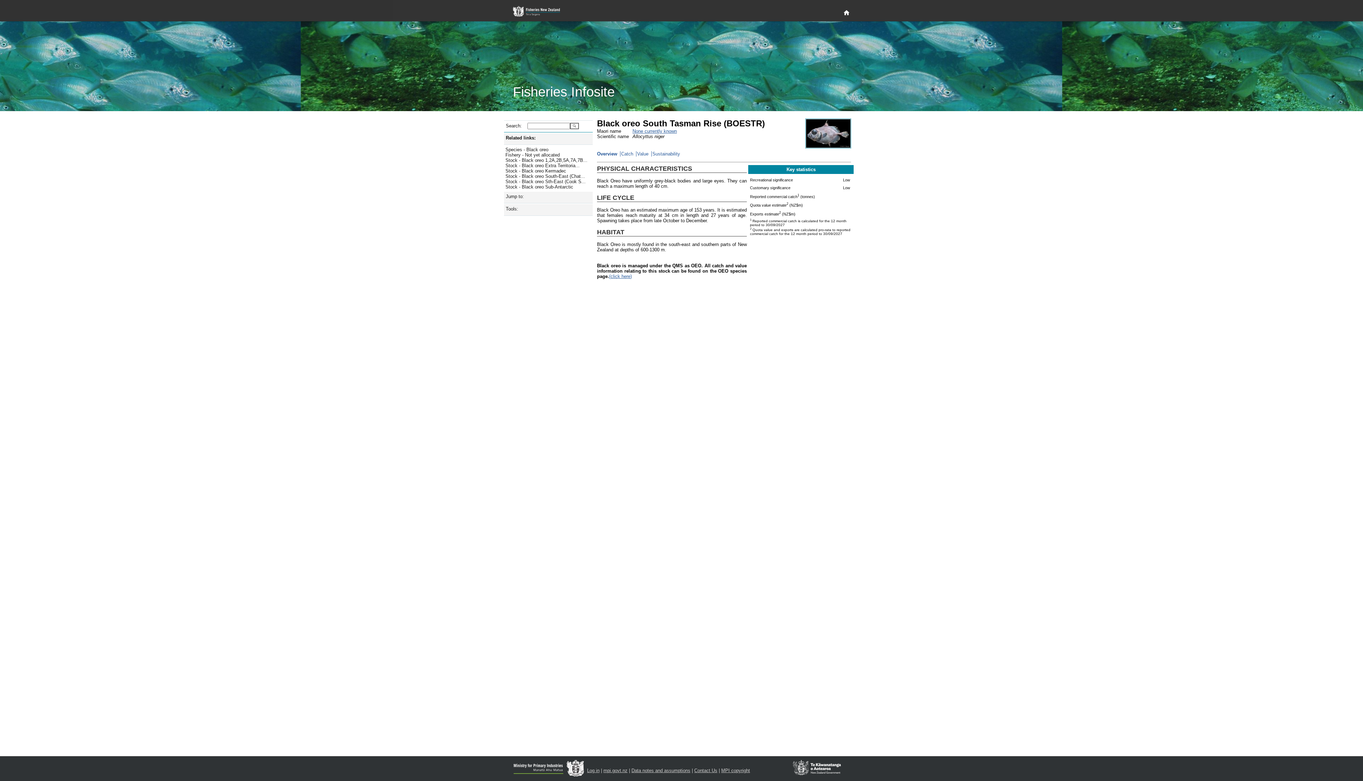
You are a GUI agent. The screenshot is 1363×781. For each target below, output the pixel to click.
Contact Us (705, 770)
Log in (593, 770)
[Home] (846, 13)
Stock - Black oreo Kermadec (535, 171)
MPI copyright (735, 770)
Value (642, 154)
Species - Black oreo (526, 149)
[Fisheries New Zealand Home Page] (540, 11)
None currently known (655, 131)
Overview (607, 154)
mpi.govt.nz (615, 770)
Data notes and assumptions (660, 770)
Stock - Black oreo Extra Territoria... (542, 165)
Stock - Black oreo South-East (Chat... (545, 176)
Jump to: (515, 196)
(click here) (620, 276)
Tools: (512, 209)
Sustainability (666, 154)
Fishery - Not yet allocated (532, 155)
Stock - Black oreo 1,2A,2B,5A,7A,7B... (546, 160)
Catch (627, 154)
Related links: (521, 138)
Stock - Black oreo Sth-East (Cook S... (545, 181)
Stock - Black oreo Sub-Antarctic (539, 187)
